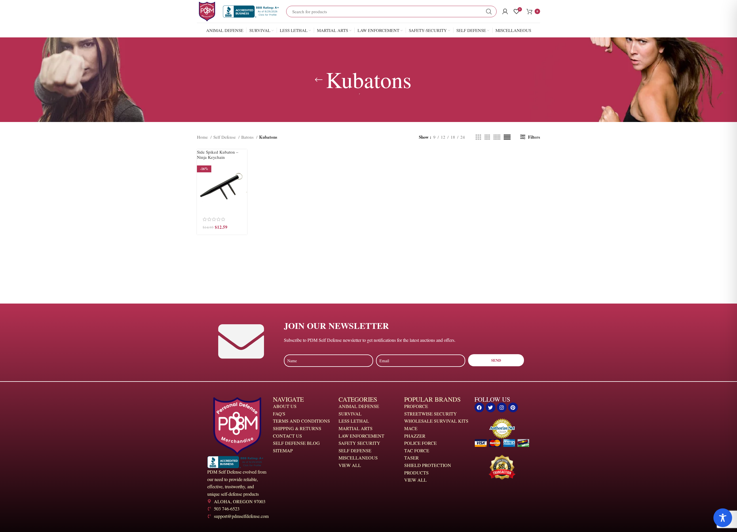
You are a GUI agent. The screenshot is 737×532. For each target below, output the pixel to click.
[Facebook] (479, 407)
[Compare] (242, 196)
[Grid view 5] (496, 137)
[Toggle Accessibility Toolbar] (723, 518)
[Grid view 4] (487, 137)
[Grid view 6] (507, 137)
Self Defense (225, 137)
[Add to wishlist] (242, 209)
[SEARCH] (489, 11)
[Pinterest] (513, 407)
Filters (534, 137)
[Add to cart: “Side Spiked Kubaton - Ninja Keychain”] (242, 170)
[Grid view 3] (478, 137)
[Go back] (318, 79)
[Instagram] (502, 407)
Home (203, 137)
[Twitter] (490, 407)
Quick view (242, 183)
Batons (248, 137)
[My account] (505, 11)
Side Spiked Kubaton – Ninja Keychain (217, 154)
